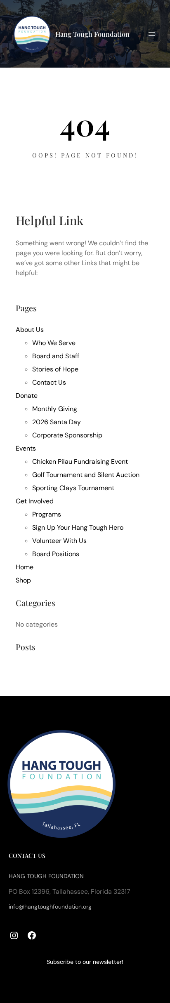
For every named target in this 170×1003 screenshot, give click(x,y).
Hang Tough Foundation (92, 33)
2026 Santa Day (56, 422)
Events (26, 448)
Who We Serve (54, 342)
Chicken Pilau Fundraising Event (80, 461)
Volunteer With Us (59, 540)
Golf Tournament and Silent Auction (85, 474)
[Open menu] (152, 34)
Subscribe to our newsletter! (85, 961)
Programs (46, 514)
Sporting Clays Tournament (73, 488)
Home (24, 567)
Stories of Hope (55, 369)
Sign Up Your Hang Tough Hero (77, 527)
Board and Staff (55, 356)
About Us (30, 329)
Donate (27, 395)
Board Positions (55, 554)
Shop (23, 580)
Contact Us (49, 382)
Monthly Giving (54, 408)
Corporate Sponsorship (67, 435)
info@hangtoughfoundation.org (50, 906)
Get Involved (35, 501)
